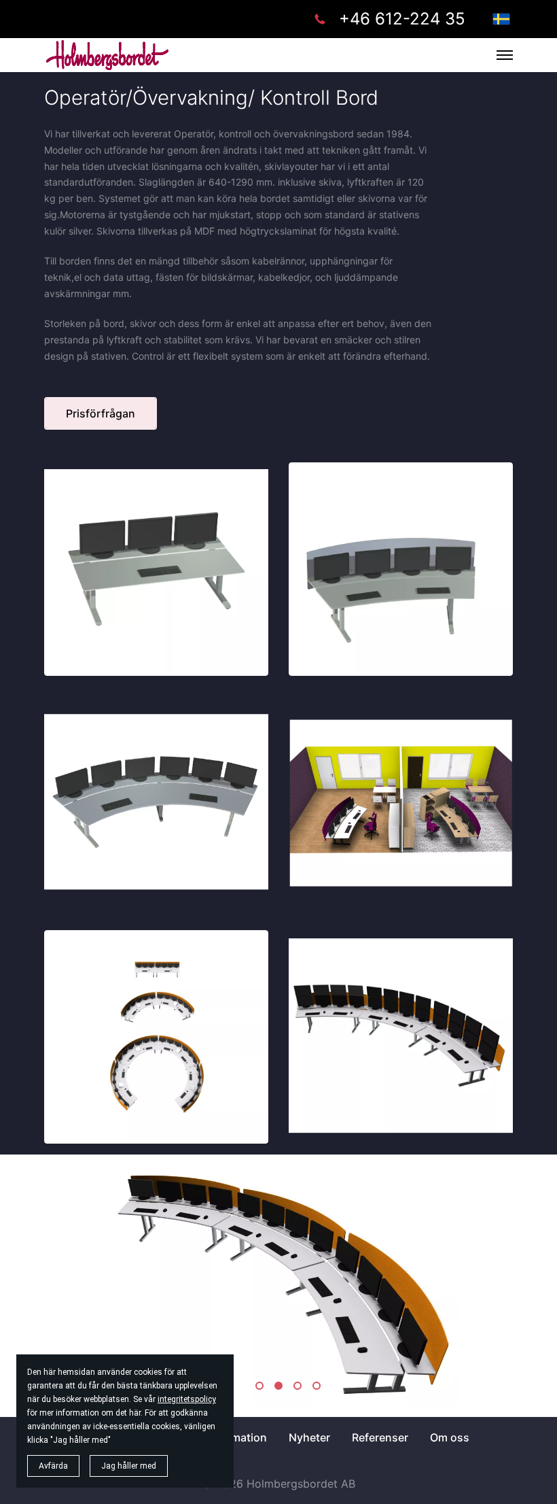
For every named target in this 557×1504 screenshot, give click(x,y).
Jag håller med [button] (128, 1466)
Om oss (449, 1437)
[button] (259, 1386)
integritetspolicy (187, 1399)
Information (236, 1437)
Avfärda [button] (53, 1466)
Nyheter (309, 1437)
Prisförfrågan (100, 413)
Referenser (380, 1437)
